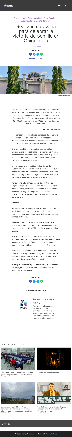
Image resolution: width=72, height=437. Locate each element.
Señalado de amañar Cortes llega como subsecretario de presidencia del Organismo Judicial (53, 409)
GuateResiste (26, 21)
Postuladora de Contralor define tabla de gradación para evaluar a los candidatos (17, 374)
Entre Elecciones (51, 18)
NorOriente (37, 21)
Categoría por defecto (23, 18)
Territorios (47, 21)
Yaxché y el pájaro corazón (48, 373)
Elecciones (36, 46)
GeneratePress (51, 434)
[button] (59, 5)
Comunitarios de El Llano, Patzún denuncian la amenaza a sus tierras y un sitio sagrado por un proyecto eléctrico (17, 409)
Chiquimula (38, 18)
